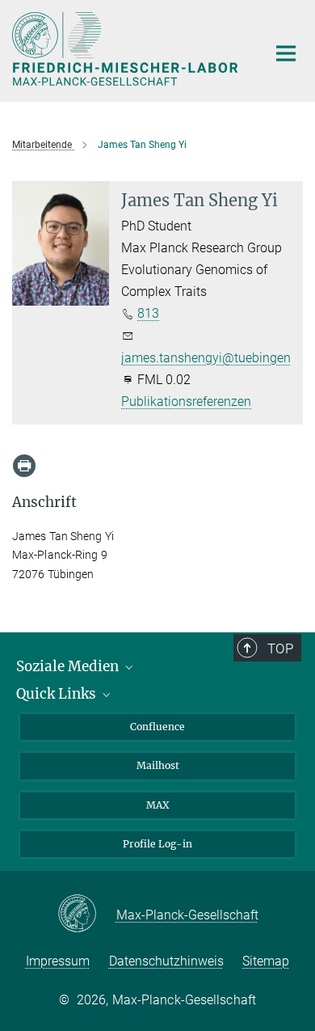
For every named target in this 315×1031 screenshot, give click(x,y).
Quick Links (57, 694)
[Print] (24, 466)
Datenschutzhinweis (166, 961)
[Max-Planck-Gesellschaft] (86, 914)
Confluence (157, 726)
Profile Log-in (157, 844)
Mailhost (157, 765)
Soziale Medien (69, 666)
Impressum (58, 961)
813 (148, 313)
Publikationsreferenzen (186, 401)
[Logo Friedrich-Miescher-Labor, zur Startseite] (127, 49)
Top (280, 648)
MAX (158, 805)
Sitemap (265, 961)
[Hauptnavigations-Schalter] (286, 53)
